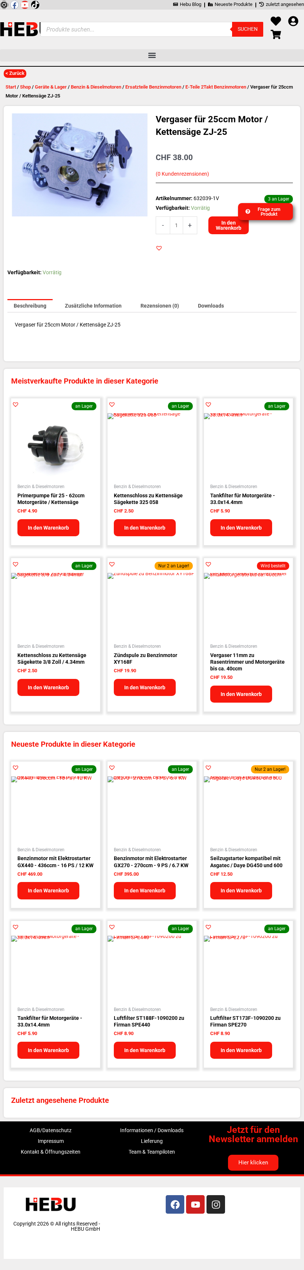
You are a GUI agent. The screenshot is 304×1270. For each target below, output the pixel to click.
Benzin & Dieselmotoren (96, 87)
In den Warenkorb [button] (48, 528)
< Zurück (15, 73)
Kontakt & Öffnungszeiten (50, 1152)
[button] (152, 55)
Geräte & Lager (51, 87)
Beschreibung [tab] (30, 306)
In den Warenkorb (228, 225)
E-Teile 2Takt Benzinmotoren (215, 87)
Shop (25, 87)
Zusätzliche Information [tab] (93, 306)
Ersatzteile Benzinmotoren (153, 87)
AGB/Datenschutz (51, 1130)
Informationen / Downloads (152, 1130)
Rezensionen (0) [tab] (160, 306)
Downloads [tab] (211, 306)
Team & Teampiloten (152, 1152)
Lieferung (152, 1141)
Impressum (51, 1141)
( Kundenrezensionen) (182, 174)
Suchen (248, 29)
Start (11, 87)
